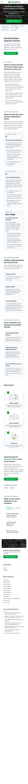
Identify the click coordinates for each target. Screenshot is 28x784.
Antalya (12, 27)
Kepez (6, 487)
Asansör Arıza (6, 580)
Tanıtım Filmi (5, 30)
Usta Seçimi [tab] (18, 507)
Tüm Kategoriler (14, 25)
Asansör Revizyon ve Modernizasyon (11, 598)
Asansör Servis (6, 600)
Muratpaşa (12, 487)
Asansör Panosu (7, 594)
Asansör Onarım (5, 27)
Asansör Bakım (6, 582)
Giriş (26, 1)
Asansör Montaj (6, 590)
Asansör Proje (6, 596)
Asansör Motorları (7, 592)
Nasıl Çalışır (14, 30)
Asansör (22, 25)
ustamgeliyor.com (5, 25)
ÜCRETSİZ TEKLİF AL (14, 21)
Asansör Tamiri (6, 602)
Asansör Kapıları (6, 588)
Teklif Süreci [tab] (9, 507)
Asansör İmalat (6, 584)
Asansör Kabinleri (7, 586)
